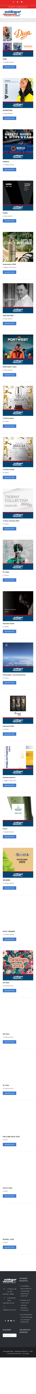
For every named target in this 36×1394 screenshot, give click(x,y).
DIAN (5, 59)
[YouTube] (11, 1320)
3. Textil (5, 1140)
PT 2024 (6, 572)
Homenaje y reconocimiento (14, 675)
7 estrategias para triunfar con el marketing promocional (26, 1289)
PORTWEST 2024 (9, 367)
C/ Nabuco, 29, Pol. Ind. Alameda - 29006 (10, 1291)
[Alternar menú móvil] (32, 12)
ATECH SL (25, 1351)
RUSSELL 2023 (8, 1239)
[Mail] (14, 1320)
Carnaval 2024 (8, 726)
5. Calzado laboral (8, 62)
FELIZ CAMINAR (9, 931)
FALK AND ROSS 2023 (11, 1137)
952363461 (12, 7)
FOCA (5, 829)
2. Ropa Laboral (7, 113)
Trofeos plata (8, 418)
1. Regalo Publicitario (9, 267)
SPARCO (6, 162)
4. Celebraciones (8, 986)
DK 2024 (6, 1034)
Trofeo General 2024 (11, 521)
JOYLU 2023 (7, 1188)
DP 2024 (6, 983)
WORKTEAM (7, 110)
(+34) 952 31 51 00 (8, 1303)
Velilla (5, 213)
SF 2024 (6, 1085)
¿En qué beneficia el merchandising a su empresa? (26, 1317)
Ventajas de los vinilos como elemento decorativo (25, 1304)
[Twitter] (8, 1320)
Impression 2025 (9, 264)
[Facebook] (5, 1320)
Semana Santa (8, 623)
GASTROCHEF (8, 315)
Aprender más (9, 67)
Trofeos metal (8, 469)
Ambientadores (9, 777)
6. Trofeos (6, 421)
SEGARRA (6, 880)
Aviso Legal (26, 1353)
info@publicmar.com (22, 7)
